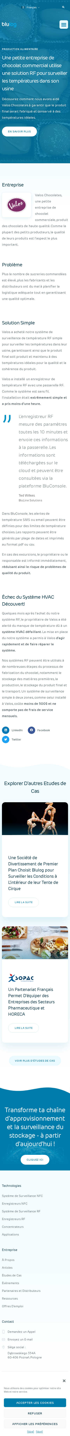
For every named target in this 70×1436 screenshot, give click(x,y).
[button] (64, 1381)
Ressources (10, 1298)
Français (31, 7)
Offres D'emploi (12, 1306)
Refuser (35, 1413)
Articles (7, 1267)
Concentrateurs (13, 1227)
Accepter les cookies (35, 1403)
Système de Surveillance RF (21, 1211)
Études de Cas (11, 1275)
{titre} (30, 1431)
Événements (10, 1283)
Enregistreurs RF (13, 1219)
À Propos (8, 1260)
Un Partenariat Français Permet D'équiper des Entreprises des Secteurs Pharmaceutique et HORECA (31, 1002)
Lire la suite (24, 902)
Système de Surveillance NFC (22, 1196)
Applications (10, 1234)
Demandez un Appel (21, 1332)
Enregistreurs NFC (14, 1203)
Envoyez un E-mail (20, 1339)
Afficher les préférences (35, 1424)
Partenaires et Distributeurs (21, 1291)
